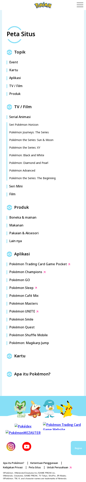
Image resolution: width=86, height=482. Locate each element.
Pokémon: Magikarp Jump (29, 343)
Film (12, 194)
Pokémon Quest (22, 327)
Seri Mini (16, 186)
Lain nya (15, 241)
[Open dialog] (80, 5)
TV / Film (16, 86)
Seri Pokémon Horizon (23, 125)
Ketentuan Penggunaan (44, 463)
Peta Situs (35, 467)
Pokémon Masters (23, 304)
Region (78, 448)
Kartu (13, 70)
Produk (15, 94)
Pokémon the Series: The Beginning (32, 178)
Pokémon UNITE (22, 311)
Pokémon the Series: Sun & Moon (31, 140)
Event (13, 62)
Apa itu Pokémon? (32, 374)
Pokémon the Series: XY (24, 148)
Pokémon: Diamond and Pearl (28, 163)
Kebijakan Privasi (13, 467)
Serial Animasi (20, 117)
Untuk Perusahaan (57, 467)
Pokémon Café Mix (24, 296)
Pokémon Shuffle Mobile (28, 335)
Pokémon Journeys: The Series (29, 132)
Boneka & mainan (22, 218)
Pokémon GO (19, 280)
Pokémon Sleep (21, 288)
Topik (19, 52)
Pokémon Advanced (22, 171)
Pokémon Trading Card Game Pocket (38, 264)
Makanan (16, 225)
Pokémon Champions (25, 272)
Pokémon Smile (21, 320)
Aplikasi (15, 78)
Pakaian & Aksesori (24, 233)
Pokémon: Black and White (26, 155)
